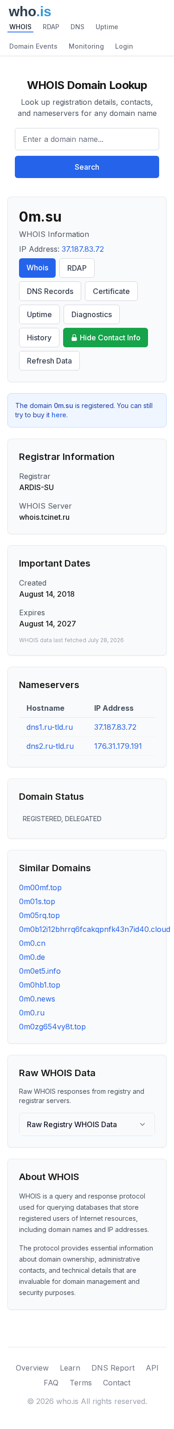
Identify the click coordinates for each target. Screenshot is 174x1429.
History (39, 337)
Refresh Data (49, 360)
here (59, 415)
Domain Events (33, 46)
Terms (81, 1382)
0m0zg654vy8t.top (52, 1026)
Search (87, 167)
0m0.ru (32, 1012)
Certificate (111, 291)
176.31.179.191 (118, 746)
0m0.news (37, 998)
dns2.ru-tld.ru (50, 746)
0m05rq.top (39, 915)
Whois (37, 267)
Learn (70, 1367)
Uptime (107, 27)
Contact (116, 1382)
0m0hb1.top (39, 984)
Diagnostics (91, 314)
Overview (32, 1367)
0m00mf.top (40, 887)
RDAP (51, 27)
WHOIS (20, 27)
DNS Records (50, 291)
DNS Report (113, 1367)
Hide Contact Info (110, 337)
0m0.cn (32, 943)
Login (124, 46)
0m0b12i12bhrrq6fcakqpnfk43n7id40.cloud (94, 929)
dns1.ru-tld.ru (49, 727)
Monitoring (86, 46)
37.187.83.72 (83, 249)
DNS (77, 27)
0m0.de (32, 957)
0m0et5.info (40, 971)
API (152, 1367)
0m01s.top (37, 901)
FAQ (51, 1382)
